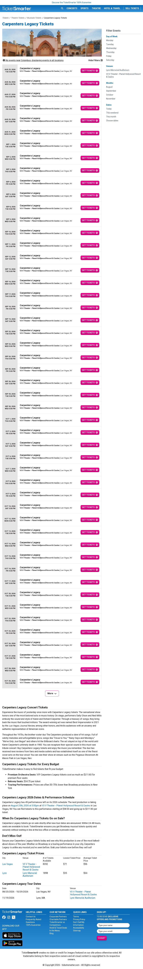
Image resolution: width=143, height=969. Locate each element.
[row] (52, 70)
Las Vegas (7, 864)
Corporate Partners (58, 916)
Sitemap (77, 930)
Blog (51, 933)
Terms (76, 916)
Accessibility (78, 928)
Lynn (4, 873)
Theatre (96, 8)
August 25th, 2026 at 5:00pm (25, 805)
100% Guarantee (33, 925)
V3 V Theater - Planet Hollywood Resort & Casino (66, 805)
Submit (101, 938)
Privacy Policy (79, 919)
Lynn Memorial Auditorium (30, 874)
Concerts (72, 8)
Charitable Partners (58, 919)
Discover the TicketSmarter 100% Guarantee (71, 2)
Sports (84, 8)
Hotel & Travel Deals (58, 928)
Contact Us (30, 916)
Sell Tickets (132, 8)
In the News (55, 930)
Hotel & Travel (112, 8)
